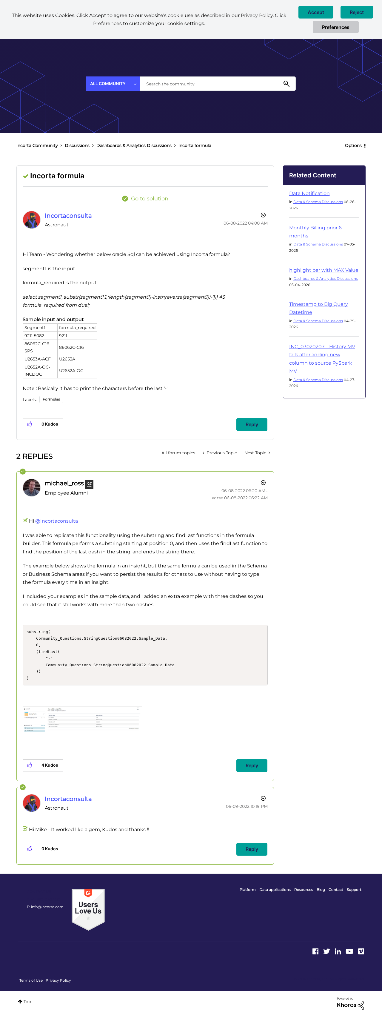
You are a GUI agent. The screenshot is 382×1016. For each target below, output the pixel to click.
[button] (315, 12)
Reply (252, 424)
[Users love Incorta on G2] (88, 909)
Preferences (335, 27)
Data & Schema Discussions (318, 201)
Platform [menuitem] (248, 889)
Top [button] (27, 1001)
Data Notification (309, 193)
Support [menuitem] (354, 889)
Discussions (77, 145)
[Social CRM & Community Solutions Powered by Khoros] (350, 1003)
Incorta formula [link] (194, 145)
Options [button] (353, 145)
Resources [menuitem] (303, 889)
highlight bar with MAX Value (323, 270)
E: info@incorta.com (45, 907)
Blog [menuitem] (321, 889)
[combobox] (218, 83)
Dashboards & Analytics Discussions (134, 145)
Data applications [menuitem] (275, 889)
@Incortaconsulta (56, 521)
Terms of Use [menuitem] (31, 980)
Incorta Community (37, 145)
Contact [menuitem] (336, 889)
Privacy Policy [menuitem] (58, 980)
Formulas (51, 399)
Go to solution (149, 198)
